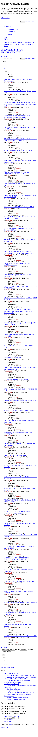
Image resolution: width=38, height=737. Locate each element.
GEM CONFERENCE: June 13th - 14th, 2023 (18, 150)
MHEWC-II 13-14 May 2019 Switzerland (16, 455)
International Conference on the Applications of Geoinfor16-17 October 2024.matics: (18, 116)
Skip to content (5, 18)
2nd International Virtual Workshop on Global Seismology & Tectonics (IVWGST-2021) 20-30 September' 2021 (18, 311)
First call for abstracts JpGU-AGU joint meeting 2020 (20, 400)
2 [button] (4, 66)
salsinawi (9, 82)
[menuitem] (13, 29)
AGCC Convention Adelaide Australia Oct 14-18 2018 (20, 636)
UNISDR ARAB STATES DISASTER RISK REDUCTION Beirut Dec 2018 (18, 512)
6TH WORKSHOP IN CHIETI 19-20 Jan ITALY (19, 207)
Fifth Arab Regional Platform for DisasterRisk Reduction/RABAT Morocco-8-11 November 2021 (19, 252)
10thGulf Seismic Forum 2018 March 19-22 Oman (19, 581)
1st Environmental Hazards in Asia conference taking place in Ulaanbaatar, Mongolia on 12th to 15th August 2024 (20, 104)
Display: (4, 649)
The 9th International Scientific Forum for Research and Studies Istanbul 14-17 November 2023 (20, 139)
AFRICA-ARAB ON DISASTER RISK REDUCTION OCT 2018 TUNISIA (16, 558)
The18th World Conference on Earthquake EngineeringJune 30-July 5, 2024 (16, 172)
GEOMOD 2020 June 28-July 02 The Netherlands (19, 410)
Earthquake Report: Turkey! (12, 357)
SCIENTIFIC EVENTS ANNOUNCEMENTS (12, 51)
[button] (5, 68)
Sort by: (17, 649)
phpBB (10, 724)
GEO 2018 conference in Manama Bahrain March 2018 (20, 602)
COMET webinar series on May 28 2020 (16, 379)
